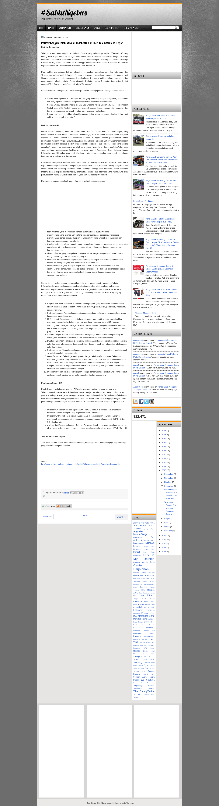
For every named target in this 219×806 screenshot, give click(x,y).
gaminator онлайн (51, 1)
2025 (164, 435)
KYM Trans (148, 599)
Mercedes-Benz (146, 616)
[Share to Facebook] (79, 492)
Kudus (136, 607)
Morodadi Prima (140, 619)
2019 (164, 458)
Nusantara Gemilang (141, 630)
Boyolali (136, 552)
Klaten (141, 604)
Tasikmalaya (137, 688)
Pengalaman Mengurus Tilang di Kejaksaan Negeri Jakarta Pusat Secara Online (159, 269)
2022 (164, 446)
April (166, 523)
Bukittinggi (136, 555)
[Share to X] (76, 492)
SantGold (144, 657)
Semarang (137, 662)
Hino (141, 595)
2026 (164, 430)
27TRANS (136, 523)
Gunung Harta (147, 587)
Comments (50, 506)
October (168, 482)
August (167, 519)
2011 (164, 551)
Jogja (135, 599)
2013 (164, 543)
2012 (164, 547)
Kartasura (137, 601)
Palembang (138, 636)
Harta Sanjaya (144, 593)
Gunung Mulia (139, 590)
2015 (164, 535)
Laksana (137, 610)
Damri (143, 572)
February (168, 531)
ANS (142, 523)
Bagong (144, 543)
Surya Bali (138, 683)
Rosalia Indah (140, 651)
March (167, 527)
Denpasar (151, 572)
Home (41, 28)
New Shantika (138, 628)
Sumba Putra (149, 674)
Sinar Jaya (149, 665)
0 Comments (65, 506)
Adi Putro (139, 525)
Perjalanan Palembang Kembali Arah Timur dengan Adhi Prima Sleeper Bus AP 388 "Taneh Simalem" (162, 160)
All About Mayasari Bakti (145, 313)
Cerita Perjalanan (131, 28)
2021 (164, 450)
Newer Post (47, 516)
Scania (136, 659)
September (169, 486)
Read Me (51, 28)
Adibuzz (151, 526)
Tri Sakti (137, 694)
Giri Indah (143, 584)
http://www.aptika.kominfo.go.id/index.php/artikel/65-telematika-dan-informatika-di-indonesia (80, 464)
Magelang (136, 613)
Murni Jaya (141, 625)
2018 (164, 462)
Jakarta (150, 595)
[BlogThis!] (74, 492)
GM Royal (141, 578)
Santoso (151, 657)
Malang (144, 613)
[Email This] (71, 492)
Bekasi (150, 543)
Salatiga (136, 657)
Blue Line (150, 549)
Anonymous (138, 340)
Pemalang (136, 639)
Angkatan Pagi (65, 28)
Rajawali (143, 645)
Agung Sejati (148, 529)
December (169, 474)
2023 (164, 442)
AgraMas (137, 529)
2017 (164, 466)
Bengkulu (137, 546)
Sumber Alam (140, 677)
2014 (164, 539)
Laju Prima (150, 607)
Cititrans (136, 572)
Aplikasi (97, 28)
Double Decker (139, 575)
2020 (164, 454)
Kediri (146, 601)
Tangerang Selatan (143, 686)
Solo (147, 668)
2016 (164, 470)
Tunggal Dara (149, 694)
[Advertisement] (84, 206)
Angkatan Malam (82, 28)
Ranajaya (136, 648)
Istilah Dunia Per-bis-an (143, 201)
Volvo (135, 697)
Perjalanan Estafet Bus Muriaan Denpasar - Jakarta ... (170, 508)
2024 (164, 438)
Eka (134, 578)
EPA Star (150, 575)
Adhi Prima (149, 523)
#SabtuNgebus (64, 12)
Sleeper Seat (138, 668)
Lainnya (142, 607)
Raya (145, 648)
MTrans (151, 610)
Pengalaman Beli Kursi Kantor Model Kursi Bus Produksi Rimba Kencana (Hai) (161, 292)
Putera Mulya (145, 642)
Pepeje (144, 639)
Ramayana (150, 645)
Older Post (121, 517)
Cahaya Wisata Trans (143, 562)
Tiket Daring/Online (143, 691)
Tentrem (150, 688)
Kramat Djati (149, 604)
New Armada (150, 625)
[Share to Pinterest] (82, 492)
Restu (152, 648)
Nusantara (150, 628)
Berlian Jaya (149, 546)
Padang (151, 633)
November (169, 478)
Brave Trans (148, 552)
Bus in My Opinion (112, 28)
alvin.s (136, 365)
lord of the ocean (128, 803)
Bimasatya (136, 549)
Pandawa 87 (149, 636)
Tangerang (150, 683)
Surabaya (150, 680)
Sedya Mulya (148, 659)
